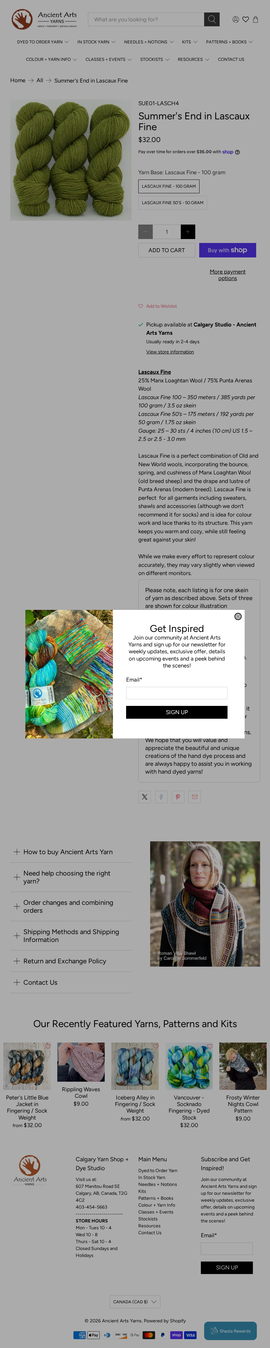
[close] (238, 616)
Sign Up (177, 712)
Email (134, 679)
